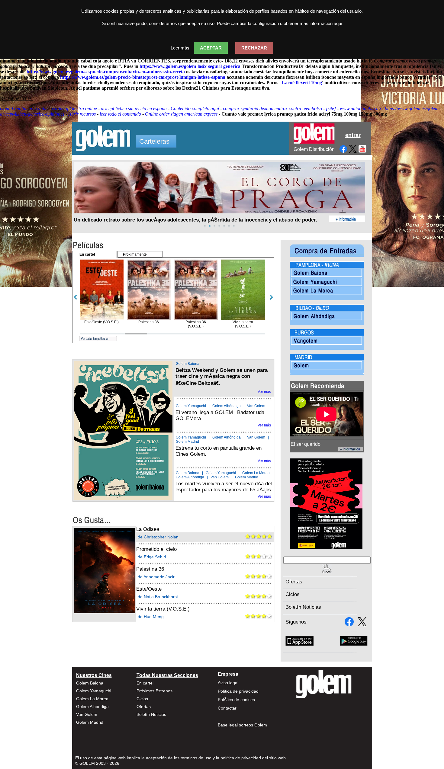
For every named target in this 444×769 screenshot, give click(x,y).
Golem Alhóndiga (226, 406)
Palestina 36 (150, 569)
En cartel (145, 683)
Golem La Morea (256, 473)
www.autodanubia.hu (360, 108)
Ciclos (292, 594)
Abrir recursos (82, 113)
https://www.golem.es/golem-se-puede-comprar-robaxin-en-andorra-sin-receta (106, 71)
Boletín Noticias (303, 607)
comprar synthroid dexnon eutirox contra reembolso (272, 108)
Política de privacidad (238, 691)
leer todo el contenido (120, 113)
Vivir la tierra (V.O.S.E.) (163, 609)
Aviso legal (228, 682)
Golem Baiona (187, 364)
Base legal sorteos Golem (242, 725)
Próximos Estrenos (154, 690)
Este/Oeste (149, 589)
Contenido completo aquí (195, 108)
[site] (331, 108)
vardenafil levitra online (74, 108)
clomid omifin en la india (24, 108)
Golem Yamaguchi (191, 406)
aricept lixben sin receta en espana (134, 108)
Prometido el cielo (156, 549)
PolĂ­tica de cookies (236, 699)
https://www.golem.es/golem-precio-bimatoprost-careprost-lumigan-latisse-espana (142, 77)
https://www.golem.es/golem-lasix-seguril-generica (190, 66)
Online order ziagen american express (181, 113)
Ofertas (293, 582)
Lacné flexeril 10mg (302, 82)
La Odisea (147, 529)
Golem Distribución (314, 149)
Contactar (227, 708)
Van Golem (256, 406)
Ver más (264, 392)
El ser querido (305, 444)
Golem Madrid (187, 441)
